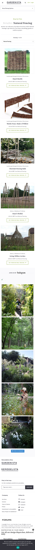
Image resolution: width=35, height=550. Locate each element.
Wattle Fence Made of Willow (17, 124)
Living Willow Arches (17, 256)
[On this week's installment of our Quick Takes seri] (17, 399)
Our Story (4, 499)
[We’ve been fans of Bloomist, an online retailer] (17, 300)
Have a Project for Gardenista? (9, 511)
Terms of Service (6, 504)
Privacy (3, 506)
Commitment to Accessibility (9, 509)
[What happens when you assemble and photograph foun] (17, 333)
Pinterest (23, 499)
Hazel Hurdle (17, 79)
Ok (18, 547)
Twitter (22, 507)
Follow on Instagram (18, 451)
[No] (33, 545)
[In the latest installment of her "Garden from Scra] (17, 366)
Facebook (23, 504)
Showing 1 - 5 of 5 (17, 37)
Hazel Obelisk (17, 214)
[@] (5, 281)
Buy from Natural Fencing (16, 85)
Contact (4, 501)
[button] (25, 2)
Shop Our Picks (17, 19)
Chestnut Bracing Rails (17, 169)
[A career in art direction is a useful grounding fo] (17, 432)
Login (32, 2)
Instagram (23, 502)
